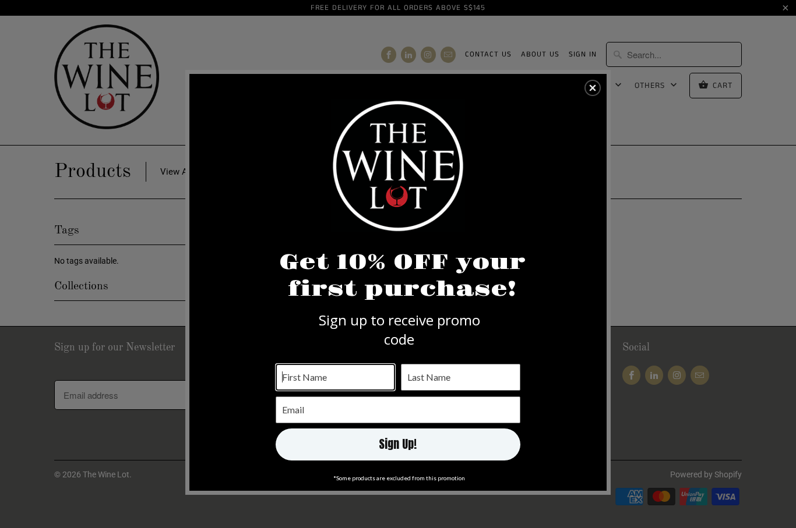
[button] (593, 88)
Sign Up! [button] (398, 444)
